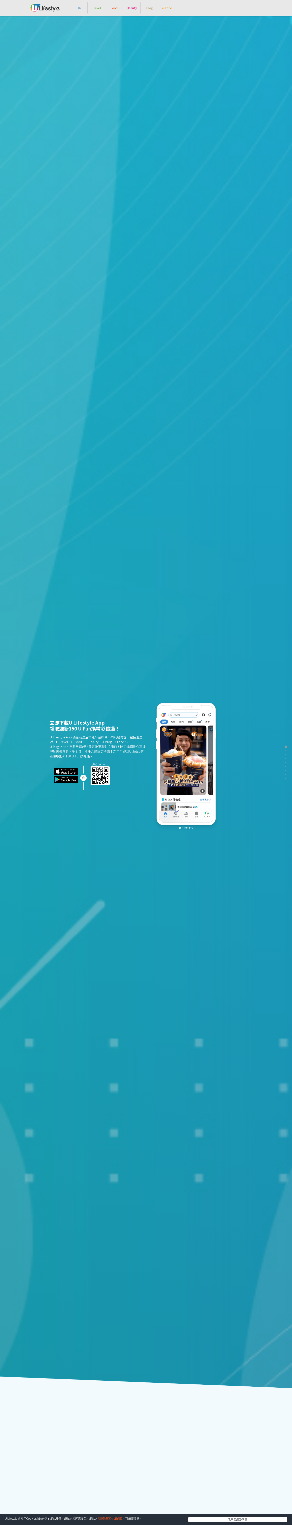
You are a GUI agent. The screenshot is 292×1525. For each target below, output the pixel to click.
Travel (96, 8)
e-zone (167, 8)
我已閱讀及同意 (237, 1519)
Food (114, 8)
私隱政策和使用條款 (110, 1518)
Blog (149, 8)
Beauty (132, 8)
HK (78, 8)
